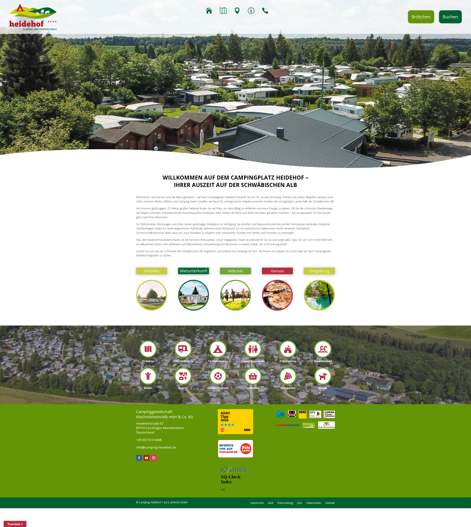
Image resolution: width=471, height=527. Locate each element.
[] (323, 383)
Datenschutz (313, 503)
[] (288, 356)
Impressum (257, 503)
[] (218, 356)
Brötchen (421, 17)
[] (183, 383)
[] (323, 356)
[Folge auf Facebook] (139, 458)
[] (148, 356)
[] (148, 383)
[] (218, 383)
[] (253, 383)
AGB (270, 503)
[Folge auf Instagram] (154, 458)
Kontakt (330, 503)
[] (183, 356)
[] (288, 383)
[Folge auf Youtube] (146, 458)
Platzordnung (285, 503)
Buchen (450, 17)
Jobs (299, 503)
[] (253, 356)
